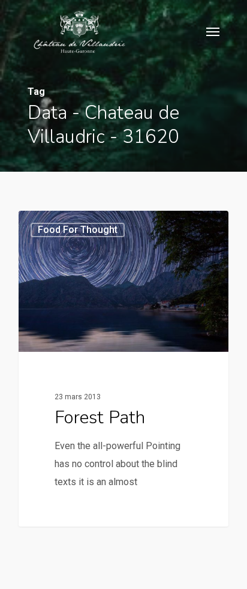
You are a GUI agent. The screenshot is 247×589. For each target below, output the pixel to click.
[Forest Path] (123, 369)
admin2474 (62, 224)
